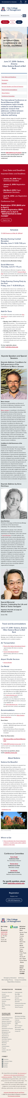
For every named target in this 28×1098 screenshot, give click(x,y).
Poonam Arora (14, 864)
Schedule (4, 83)
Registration (5, 80)
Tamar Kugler (14, 857)
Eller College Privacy (7, 980)
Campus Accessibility (20, 980)
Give (12, 22)
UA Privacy (21, 978)
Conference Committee (8, 96)
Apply (19, 22)
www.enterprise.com (11, 695)
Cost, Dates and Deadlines (9, 77)
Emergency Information (10, 978)
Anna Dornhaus (6, 535)
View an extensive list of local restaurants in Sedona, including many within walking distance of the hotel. (14, 842)
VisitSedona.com (6, 809)
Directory (5, 22)
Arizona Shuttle (7, 662)
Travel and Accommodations (9, 90)
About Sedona (5, 93)
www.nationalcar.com (12, 704)
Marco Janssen (5, 410)
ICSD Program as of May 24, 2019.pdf (12, 233)
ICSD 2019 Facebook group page (12, 744)
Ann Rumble (14, 870)
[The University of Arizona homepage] (9, 2)
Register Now (6, 220)
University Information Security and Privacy (14, 1092)
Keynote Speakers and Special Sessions (12, 86)
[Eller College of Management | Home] (14, 9)
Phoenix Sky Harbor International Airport (14, 646)
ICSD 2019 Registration (14, 900)
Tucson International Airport (11, 652)
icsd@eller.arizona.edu (11, 347)
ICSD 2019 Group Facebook (13, 152)
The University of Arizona (14, 1096)
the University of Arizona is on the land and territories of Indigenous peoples (14, 1075)
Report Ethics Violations (14, 982)
